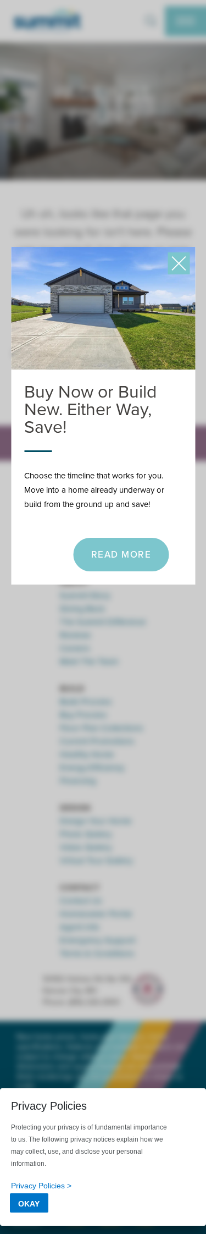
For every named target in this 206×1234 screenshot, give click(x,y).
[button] (179, 263)
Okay (29, 1203)
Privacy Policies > (41, 1185)
